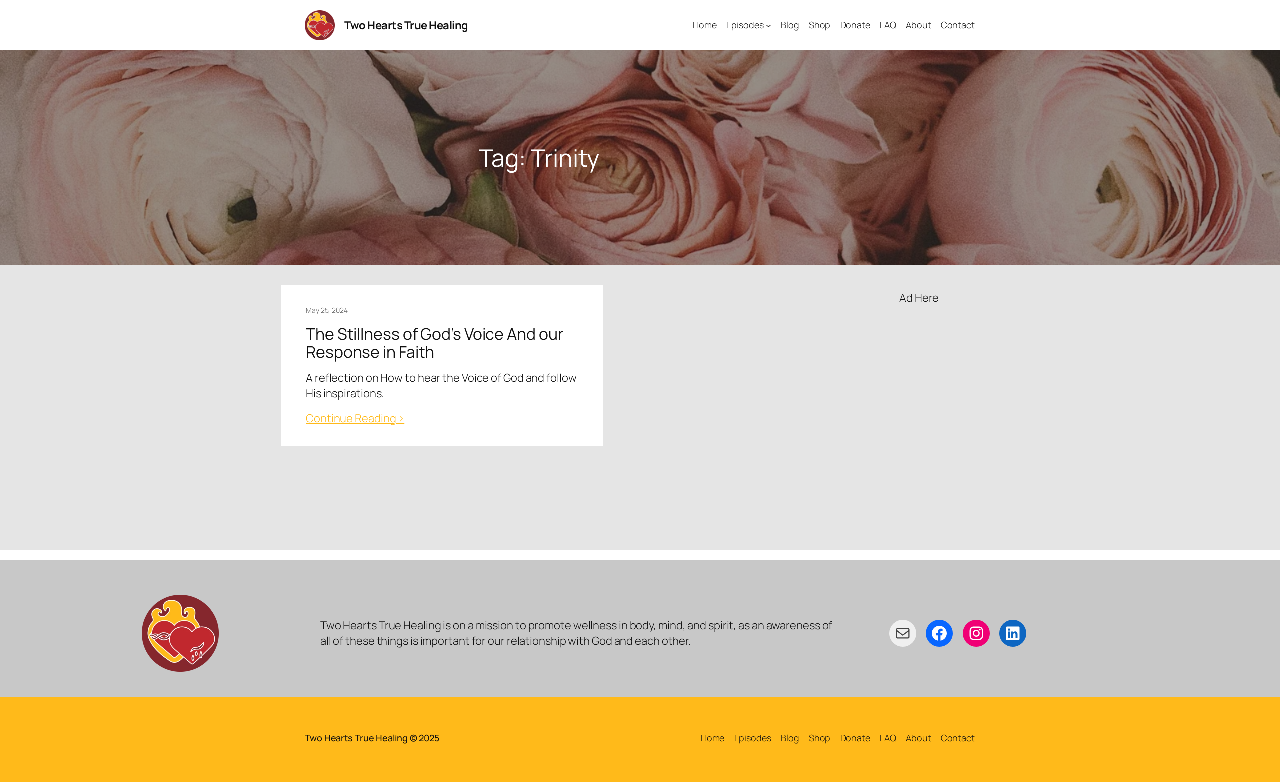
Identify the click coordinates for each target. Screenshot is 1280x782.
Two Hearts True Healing (406, 25)
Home (713, 738)
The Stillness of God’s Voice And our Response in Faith (435, 343)
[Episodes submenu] (769, 25)
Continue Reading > (355, 418)
